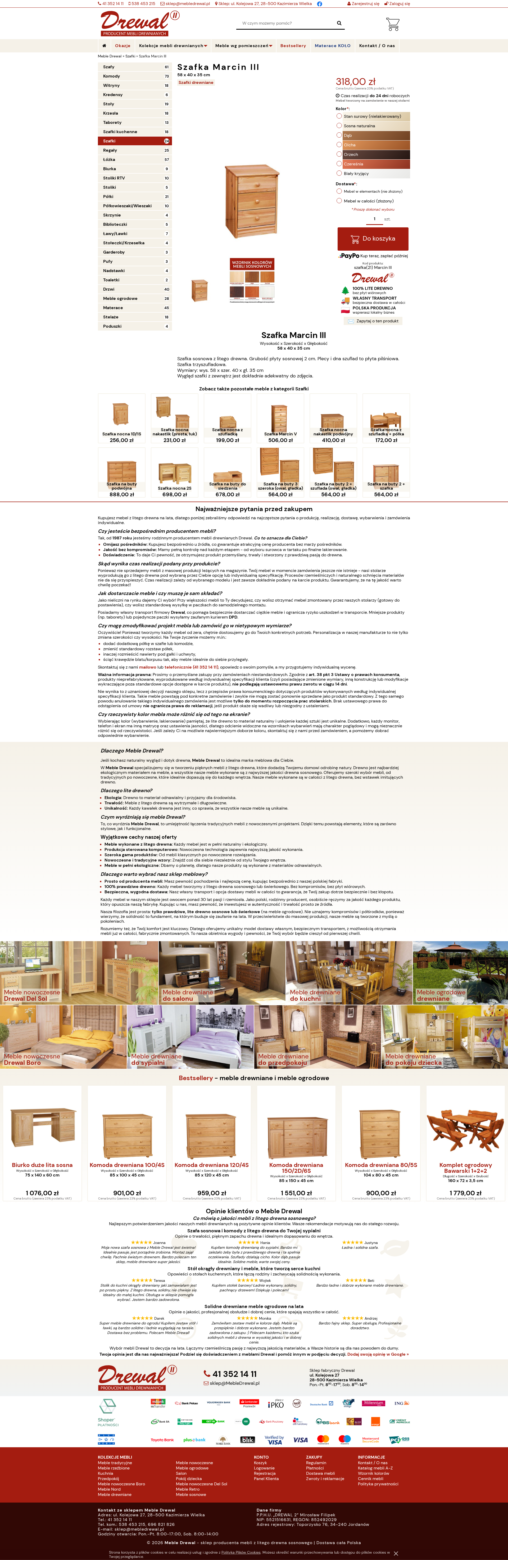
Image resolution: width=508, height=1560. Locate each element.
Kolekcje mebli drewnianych (171, 45)
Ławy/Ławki (115, 233)
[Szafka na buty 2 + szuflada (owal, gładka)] (333, 470)
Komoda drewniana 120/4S (127, 1165)
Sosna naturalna (359, 126)
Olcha (350, 145)
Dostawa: (346, 184)
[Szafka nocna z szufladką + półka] (386, 416)
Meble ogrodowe (120, 298)
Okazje (123, 45)
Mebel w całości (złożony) (369, 201)
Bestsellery (293, 45)
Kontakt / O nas (373, 1463)
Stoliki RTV (114, 178)
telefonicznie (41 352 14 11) (191, 667)
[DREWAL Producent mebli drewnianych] (373, 281)
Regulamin (316, 1463)
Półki (108, 196)
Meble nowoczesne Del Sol (201, 1484)
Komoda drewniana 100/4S (42, 1165)
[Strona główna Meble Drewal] (104, 45)
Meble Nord (109, 1489)
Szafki (109, 141)
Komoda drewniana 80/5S (296, 1165)
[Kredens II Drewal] (466, 1123)
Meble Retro (187, 1489)
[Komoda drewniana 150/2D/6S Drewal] (212, 1123)
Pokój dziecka (189, 1478)
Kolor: (343, 108)
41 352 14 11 (112, 3)
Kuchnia (105, 1473)
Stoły (108, 104)
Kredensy (113, 94)
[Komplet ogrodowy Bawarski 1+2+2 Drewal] (381, 1123)
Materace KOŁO (333, 45)
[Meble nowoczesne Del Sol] (79, 972)
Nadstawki (114, 270)
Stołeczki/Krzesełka (123, 243)
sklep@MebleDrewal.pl (234, 1383)
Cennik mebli (370, 1478)
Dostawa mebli (320, 1473)
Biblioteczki (115, 224)
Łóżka (109, 159)
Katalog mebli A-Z (375, 1468)
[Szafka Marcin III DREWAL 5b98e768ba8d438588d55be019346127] (252, 280)
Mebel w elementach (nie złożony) (373, 191)
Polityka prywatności (378, 1484)
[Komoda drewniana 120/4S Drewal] (127, 1123)
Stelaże (111, 317)
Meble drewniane (114, 1494)
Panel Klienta (266, 1478)
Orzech (351, 154)
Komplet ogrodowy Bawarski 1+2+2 (381, 1168)
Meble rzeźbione (114, 1468)
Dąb (348, 135)
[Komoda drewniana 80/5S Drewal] (296, 1123)
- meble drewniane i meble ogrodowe (254, 1078)
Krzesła (110, 113)
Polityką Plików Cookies (241, 1552)
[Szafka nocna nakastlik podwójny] (333, 416)
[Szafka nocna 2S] (174, 470)
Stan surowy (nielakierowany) (372, 116)
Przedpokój (108, 1478)
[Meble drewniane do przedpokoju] (317, 1036)
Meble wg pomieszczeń (242, 45)
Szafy (109, 67)
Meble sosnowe (191, 1494)
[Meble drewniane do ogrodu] (460, 972)
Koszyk (260, 1463)
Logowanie (264, 1468)
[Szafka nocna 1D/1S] (121, 416)
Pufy (108, 261)
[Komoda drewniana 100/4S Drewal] (42, 1123)
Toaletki (111, 280)
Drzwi (108, 289)
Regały (110, 150)
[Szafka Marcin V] (280, 416)
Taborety (112, 122)
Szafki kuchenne (120, 131)
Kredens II (466, 1165)
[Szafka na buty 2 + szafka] (386, 470)
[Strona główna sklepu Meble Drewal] (140, 22)
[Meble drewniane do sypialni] (190, 1036)
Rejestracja (265, 1473)
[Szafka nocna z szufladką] (227, 416)
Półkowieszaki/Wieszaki (127, 206)
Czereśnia (353, 164)
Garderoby (114, 252)
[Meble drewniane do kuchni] (349, 972)
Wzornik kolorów (373, 1473)
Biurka (109, 169)
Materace (113, 307)
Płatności (315, 1468)
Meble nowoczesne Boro (121, 1484)
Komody (111, 76)
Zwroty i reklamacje (325, 1478)
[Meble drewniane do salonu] (222, 972)
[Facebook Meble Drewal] (319, 3)
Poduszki (112, 326)
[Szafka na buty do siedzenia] (227, 470)
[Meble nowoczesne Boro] (63, 1036)
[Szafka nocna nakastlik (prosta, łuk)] (174, 416)
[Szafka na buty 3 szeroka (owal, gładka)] (280, 470)
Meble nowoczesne (194, 1463)
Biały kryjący (356, 173)
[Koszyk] (393, 29)
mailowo (147, 667)
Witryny (111, 85)
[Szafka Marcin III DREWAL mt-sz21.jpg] (200, 280)
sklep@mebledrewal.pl (187, 3)
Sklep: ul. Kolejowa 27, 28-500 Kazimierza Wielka (264, 3)
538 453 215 (142, 3)
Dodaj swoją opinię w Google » (378, 1354)
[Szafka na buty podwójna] (121, 470)
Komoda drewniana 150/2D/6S (212, 1168)
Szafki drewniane (196, 82)
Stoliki (109, 187)
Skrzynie (112, 215)
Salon (181, 1473)
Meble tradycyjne (115, 1463)
